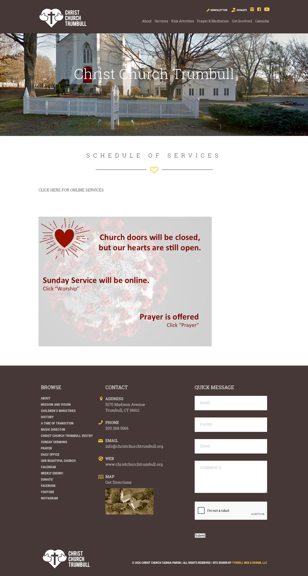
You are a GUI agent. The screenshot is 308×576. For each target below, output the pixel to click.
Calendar (262, 21)
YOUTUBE (47, 492)
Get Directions (118, 482)
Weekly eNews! (52, 473)
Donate (242, 10)
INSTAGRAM (49, 498)
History (47, 417)
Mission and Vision (56, 404)
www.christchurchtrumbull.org (134, 464)
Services (161, 21)
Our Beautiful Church (58, 461)
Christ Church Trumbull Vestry (67, 436)
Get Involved (242, 21)
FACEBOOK (48, 486)
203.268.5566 (116, 428)
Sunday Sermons (54, 442)
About (147, 21)
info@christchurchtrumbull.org (134, 446)
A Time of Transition (57, 423)
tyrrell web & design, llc (249, 562)
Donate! (47, 479)
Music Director (53, 429)
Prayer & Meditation (213, 21)
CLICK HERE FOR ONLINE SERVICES (71, 189)
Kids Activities (182, 21)
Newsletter (219, 10)
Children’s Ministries (58, 411)
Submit (200, 535)
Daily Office (50, 454)
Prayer (46, 448)
